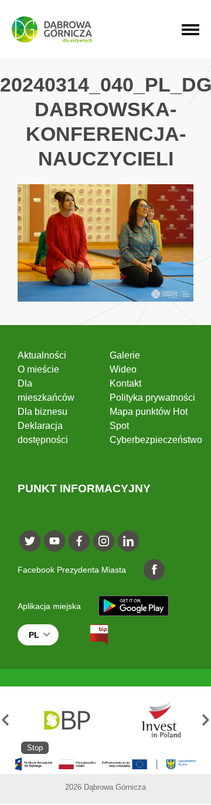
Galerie (125, 355)
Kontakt (125, 383)
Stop (35, 747)
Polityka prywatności (152, 397)
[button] (5, 720)
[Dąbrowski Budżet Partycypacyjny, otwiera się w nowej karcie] (66, 720)
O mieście (38, 369)
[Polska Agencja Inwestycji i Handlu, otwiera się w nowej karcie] (155, 720)
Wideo (123, 369)
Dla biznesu (42, 412)
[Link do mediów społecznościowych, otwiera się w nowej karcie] (30, 541)
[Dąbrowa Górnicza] (52, 29)
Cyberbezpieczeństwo (156, 440)
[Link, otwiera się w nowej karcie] (88, 634)
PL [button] (34, 635)
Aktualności (42, 355)
